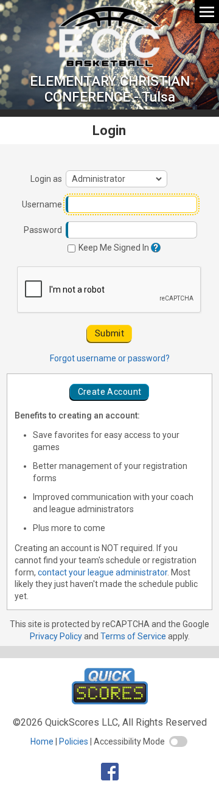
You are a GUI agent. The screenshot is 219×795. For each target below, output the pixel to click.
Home (42, 741)
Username (42, 204)
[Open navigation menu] (207, 11)
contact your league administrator (102, 572)
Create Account (110, 392)
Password (43, 230)
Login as (46, 179)
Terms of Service (133, 636)
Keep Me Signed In (113, 247)
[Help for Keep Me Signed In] (155, 247)
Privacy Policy (56, 636)
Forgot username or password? (110, 358)
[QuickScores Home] (110, 701)
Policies (73, 741)
